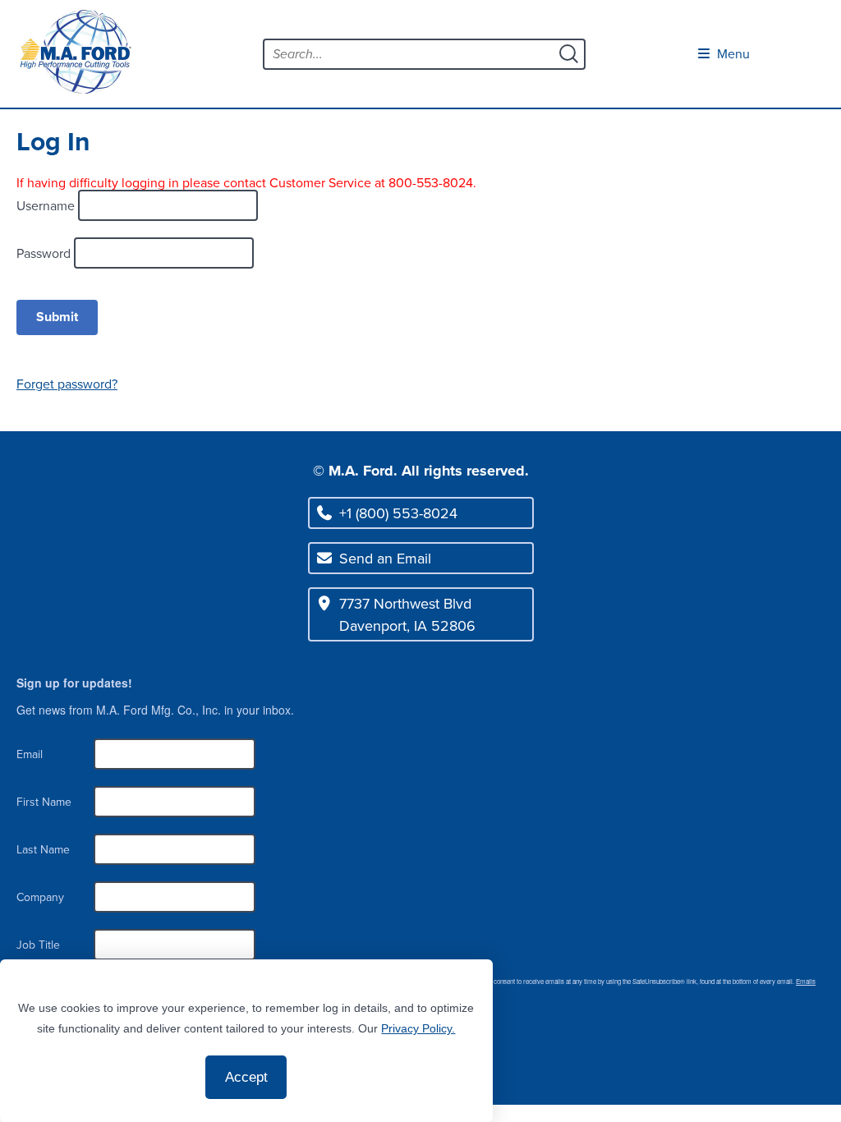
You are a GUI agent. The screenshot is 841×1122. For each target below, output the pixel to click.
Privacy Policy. (418, 1028)
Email (29, 754)
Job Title (38, 944)
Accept (246, 1077)
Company (40, 897)
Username (47, 205)
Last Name (43, 849)
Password (45, 253)
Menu (732, 53)
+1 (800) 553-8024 (398, 513)
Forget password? (66, 384)
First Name (43, 801)
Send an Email (385, 558)
